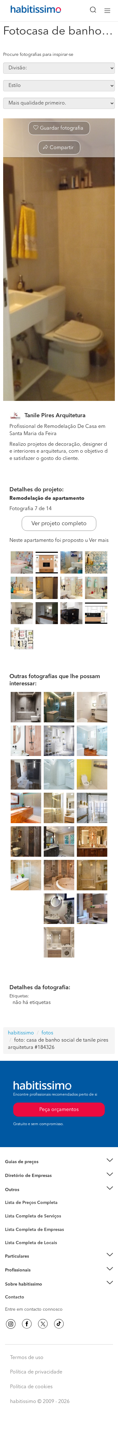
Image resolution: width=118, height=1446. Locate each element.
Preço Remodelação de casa (33, 1176)
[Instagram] (10, 1324)
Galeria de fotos (21, 1210)
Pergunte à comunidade (29, 1203)
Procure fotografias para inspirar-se (38, 54)
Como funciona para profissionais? (40, 1278)
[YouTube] (42, 1324)
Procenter (14, 1216)
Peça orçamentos (59, 1435)
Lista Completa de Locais (31, 1243)
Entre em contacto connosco (34, 1309)
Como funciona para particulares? (39, 1264)
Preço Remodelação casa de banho (40, 1169)
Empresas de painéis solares (33, 1183)
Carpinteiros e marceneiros (32, 1240)
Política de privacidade (36, 1372)
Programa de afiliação (27, 1304)
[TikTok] (59, 1324)
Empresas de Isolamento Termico (38, 1221)
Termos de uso (26, 1357)
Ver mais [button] (99, 540)
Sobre (11, 1292)
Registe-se (15, 1270)
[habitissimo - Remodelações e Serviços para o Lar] (28, 10)
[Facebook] (26, 1324)
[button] (59, 1161)
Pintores (13, 1227)
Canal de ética (19, 1298)
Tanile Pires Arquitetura (55, 415)
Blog (10, 1197)
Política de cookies (31, 1386)
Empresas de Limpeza (27, 1189)
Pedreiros (14, 1233)
